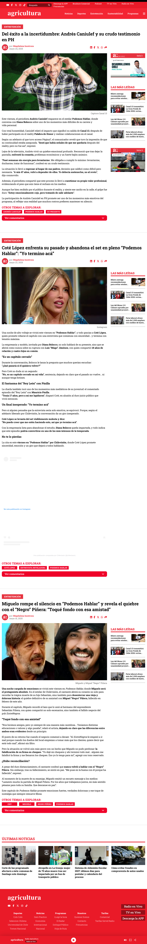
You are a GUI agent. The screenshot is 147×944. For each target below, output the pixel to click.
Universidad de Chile (18, 924)
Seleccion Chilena (17, 921)
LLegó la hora (60, 917)
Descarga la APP (61, 3)
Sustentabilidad (115, 13)
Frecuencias (59, 6)
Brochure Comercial (81, 4)
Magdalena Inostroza (23, 46)
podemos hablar (34, 212)
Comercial (105, 917)
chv (10, 804)
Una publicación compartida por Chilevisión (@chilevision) (54, 555)
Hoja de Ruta (61, 928)
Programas (133, 13)
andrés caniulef (12, 212)
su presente (53, 212)
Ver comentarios (14, 218)
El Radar (61, 921)
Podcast (98, 4)
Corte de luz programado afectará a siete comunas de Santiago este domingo (17, 870)
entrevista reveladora (32, 568)
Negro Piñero (45, 804)
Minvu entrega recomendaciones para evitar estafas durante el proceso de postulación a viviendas (120, 96)
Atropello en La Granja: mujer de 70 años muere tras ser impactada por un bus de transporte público (54, 872)
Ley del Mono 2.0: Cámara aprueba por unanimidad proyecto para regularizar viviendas (120, 121)
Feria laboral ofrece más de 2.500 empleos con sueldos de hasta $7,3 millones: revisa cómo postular (135, 134)
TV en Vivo (112, 4)
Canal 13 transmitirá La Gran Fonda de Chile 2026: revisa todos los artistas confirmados (135, 108)
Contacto (82, 921)
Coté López (9, 568)
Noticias (69, 13)
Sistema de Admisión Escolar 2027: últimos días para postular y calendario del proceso (91, 872)
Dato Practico (40, 917)
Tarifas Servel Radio (104, 921)
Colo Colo (17, 917)
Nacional (40, 928)
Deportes (81, 13)
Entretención (96, 13)
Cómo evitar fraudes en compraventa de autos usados (127, 869)
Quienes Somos (81, 917)
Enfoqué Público (60, 924)
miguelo (27, 804)
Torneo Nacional (18, 928)
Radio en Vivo (128, 4)
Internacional (40, 924)
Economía (40, 921)
